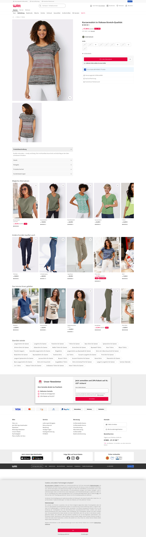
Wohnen (27, 10)
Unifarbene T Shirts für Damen (55, 365)
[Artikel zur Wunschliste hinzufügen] (130, 59)
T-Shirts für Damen (74, 344)
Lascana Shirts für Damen (45, 358)
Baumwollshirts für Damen (40, 355)
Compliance (77, 466)
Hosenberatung (77, 427)
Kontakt (106, 419)
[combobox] (55, 6)
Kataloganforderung (48, 432)
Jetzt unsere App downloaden (32, 454)
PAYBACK (45, 434)
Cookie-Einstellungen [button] (87, 466)
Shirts (18, 17)
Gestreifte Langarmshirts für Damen (39, 351)
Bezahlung (46, 427)
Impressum (70, 466)
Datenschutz (52, 466)
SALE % (83, 13)
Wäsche (36, 13)
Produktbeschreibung (20, 149)
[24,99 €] (80, 200)
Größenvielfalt (77, 432)
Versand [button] (93, 31)
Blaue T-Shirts (123, 347)
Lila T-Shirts (70, 355)
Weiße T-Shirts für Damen (59, 347)
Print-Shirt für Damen (107, 355)
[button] (13, 17)
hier (98, 493)
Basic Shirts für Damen (91, 344)
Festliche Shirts (57, 355)
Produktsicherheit (18, 169)
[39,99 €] (25, 254)
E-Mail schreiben (111, 425)
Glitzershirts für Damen (40, 347)
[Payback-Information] (130, 466)
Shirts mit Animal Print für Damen (82, 362)
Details (15, 160)
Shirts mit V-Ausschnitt (43, 362)
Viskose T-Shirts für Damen (33, 365)
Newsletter (15, 427)
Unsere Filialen (16, 432)
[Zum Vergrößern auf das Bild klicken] (70, 98)
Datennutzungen (94, 485)
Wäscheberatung (78, 429)
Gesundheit (57, 13)
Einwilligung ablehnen (63, 534)
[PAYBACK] (130, 1)
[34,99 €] (80, 306)
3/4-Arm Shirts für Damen (21, 347)
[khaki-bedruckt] (83, 37)
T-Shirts (23, 17)
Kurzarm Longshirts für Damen (87, 355)
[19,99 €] (52, 200)
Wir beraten (75, 13)
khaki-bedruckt (89, 37)
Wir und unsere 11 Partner (52, 485)
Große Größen (66, 13)
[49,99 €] (52, 254)
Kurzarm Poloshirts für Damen (81, 358)
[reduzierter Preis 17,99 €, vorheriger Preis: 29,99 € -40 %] (107, 254)
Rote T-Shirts (110, 347)
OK (73, 530)
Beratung (76, 419)
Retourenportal (47, 425)
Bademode (29, 13)
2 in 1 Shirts (17, 365)
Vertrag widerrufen (37, 466)
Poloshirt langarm (19, 351)
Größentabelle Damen (79, 423)
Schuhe (43, 13)
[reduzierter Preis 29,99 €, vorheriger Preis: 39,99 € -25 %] (25, 200)
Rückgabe (16, 165)
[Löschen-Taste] (64, 5)
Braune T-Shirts (62, 358)
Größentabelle (87, 53)
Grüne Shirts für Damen (79, 347)
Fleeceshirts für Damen (113, 358)
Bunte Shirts (98, 358)
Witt (13, 419)
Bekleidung (21, 13)
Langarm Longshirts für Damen (106, 362)
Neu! (14, 13)
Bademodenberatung (79, 434)
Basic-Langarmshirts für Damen (23, 362)
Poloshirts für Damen (57, 344)
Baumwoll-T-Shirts (96, 347)
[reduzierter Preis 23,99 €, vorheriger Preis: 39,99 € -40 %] (107, 306)
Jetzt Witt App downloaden (19, 425)
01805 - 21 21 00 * (111, 440)
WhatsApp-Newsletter (18, 429)
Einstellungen (84, 534)
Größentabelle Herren (79, 425)
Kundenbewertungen (19, 174)
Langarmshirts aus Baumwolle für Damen (79, 351)
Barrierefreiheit (61, 466)
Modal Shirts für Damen (21, 355)
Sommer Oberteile (125, 362)
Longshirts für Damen (40, 344)
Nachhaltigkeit (16, 434)
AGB (46, 466)
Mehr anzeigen (100, 395)
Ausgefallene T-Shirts (61, 362)
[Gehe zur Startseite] (17, 6)
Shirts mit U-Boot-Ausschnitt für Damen (107, 351)
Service (45, 419)
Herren (21, 10)
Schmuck (49, 13)
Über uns (14, 423)
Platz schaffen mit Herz (18, 436)
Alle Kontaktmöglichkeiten (115, 429)
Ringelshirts (58, 351)
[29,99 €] (25, 306)
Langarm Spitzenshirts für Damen (23, 358)
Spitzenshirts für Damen (110, 344)
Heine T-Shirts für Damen (76, 365)
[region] (73, 508)
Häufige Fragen (47, 429)
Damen (15, 10)
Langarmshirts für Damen (21, 344)
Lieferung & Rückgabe (49, 423)
